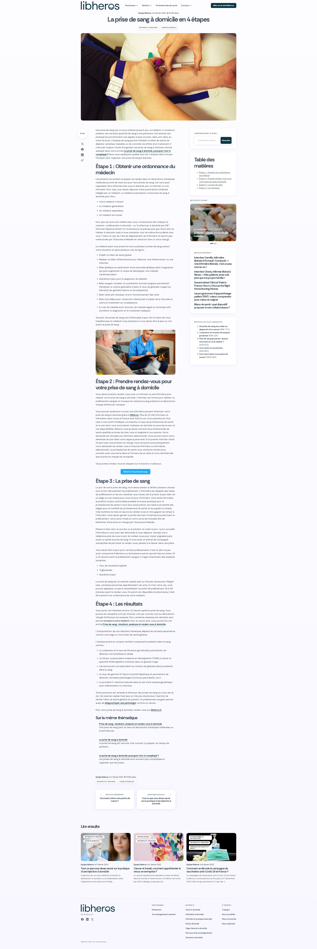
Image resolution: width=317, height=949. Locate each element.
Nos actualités (228, 914)
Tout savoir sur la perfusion (211, 348)
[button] (190, 222)
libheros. (134, 414)
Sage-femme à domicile (196, 928)
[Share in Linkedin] (82, 155)
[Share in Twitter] (82, 144)
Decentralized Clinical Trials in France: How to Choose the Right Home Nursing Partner (212, 285)
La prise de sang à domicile (113, 739)
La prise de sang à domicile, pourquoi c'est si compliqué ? (129, 755)
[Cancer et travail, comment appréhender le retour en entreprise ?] (158, 847)
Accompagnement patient (164, 914)
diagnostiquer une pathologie (120, 702)
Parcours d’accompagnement (199, 933)
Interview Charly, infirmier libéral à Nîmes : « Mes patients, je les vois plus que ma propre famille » (212, 275)
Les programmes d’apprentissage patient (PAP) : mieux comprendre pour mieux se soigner (212, 296)
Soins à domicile (169, 27)
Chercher (226, 140)
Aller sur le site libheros (223, 5)
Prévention (156, 909)
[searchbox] (207, 140)
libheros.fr (156, 709)
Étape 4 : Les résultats (209, 188)
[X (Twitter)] (92, 919)
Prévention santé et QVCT (199, 847)
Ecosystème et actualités (197, 837)
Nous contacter (229, 919)
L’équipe (226, 909)
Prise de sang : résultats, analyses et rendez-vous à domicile (134, 624)
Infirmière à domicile (195, 914)
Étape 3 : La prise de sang (210, 185)
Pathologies (143, 837)
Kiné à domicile (192, 923)
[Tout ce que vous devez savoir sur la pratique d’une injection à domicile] (156, 799)
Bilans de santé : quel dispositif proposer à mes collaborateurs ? (212, 306)
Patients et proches (148, 27)
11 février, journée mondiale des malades (211, 234)
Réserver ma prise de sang (135, 471)
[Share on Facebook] (82, 149)
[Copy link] (82, 160)
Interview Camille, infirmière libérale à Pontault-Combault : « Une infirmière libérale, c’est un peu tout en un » (213, 262)
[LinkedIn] (87, 919)
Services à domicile (194, 937)
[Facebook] (82, 919)
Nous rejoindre (228, 923)
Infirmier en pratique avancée (199, 919)
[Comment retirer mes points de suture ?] (115, 799)
